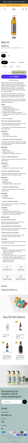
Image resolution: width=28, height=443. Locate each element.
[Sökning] (5, 9)
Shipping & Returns (9, 290)
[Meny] (1, 9)
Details (4, 286)
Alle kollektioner (5, 412)
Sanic (11, 438)
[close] (26, 1)
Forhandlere (4, 425)
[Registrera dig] (24, 402)
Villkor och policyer (14, 441)
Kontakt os (3, 419)
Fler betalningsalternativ (14, 80)
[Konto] (23, 9)
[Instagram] (2, 429)
